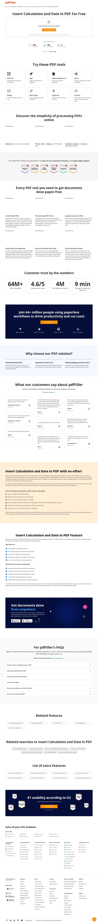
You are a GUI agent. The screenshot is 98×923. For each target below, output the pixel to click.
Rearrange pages (26, 849)
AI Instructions (67, 914)
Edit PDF (24, 834)
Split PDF (24, 845)
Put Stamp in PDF (57, 723)
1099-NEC (42, 902)
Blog (65, 896)
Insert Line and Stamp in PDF (60, 778)
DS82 (39, 900)
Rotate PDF (68, 849)
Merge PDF (9, 836)
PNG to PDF (54, 854)
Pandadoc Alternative (69, 884)
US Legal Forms (82, 884)
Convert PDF (10, 848)
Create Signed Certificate (36, 723)
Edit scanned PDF (11, 853)
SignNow (81, 881)
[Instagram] (18, 920)
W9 (40, 897)
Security (22, 901)
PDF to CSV (39, 847)
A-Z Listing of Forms (39, 888)
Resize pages (10, 855)
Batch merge (25, 856)
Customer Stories (68, 905)
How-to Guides (67, 909)
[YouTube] (21, 920)
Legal (50, 902)
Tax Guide (37, 909)
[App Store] (15, 620)
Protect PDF (54, 834)
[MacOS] (10, 888)
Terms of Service (28, 920)
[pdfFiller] (10, 3)
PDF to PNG (39, 854)
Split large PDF (25, 858)
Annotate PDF (69, 861)
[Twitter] (10, 920)
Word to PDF (39, 834)
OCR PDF (9, 851)
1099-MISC (37, 902)
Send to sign (83, 849)
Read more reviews (48, 392)
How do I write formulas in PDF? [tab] (16, 694)
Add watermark (69, 858)
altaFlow (81, 886)
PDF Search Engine (39, 886)
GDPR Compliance (24, 890)
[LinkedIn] (14, 920)
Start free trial (49, 322)
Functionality (52, 881)
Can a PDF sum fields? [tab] (13, 682)
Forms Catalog (38, 890)
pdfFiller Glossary (68, 912)
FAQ (68, 896)
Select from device (49, 30)
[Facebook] (6, 920)
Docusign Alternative (69, 886)
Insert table (68, 868)
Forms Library (38, 881)
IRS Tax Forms (38, 893)
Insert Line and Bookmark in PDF (83, 778)
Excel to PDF (54, 849)
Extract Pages (25, 852)
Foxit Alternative (68, 888)
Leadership (22, 886)
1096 (41, 900)
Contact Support (57, 658)
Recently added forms (40, 906)
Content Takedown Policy (47, 920)
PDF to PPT (39, 849)
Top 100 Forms (38, 884)
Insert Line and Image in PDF (15, 778)
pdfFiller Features (53, 884)
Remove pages (25, 854)
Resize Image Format (81, 723)
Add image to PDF (70, 865)
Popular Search (38, 895)
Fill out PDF (68, 847)
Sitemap (66, 902)
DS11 (36, 900)
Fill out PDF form (55, 836)
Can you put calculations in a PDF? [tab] (16, 671)
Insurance (51, 891)
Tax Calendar (38, 904)
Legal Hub (22, 888)
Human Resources (53, 898)
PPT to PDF (54, 847)
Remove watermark (70, 856)
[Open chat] (94, 919)
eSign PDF (38, 836)
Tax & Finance (52, 900)
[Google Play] (27, 620)
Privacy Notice (39, 920)
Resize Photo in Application (15, 728)
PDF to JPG (39, 852)
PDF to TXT (39, 858)
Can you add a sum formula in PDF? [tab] (17, 676)
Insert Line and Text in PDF (82, 773)
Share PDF (82, 852)
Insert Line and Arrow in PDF (37, 778)
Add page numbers (70, 854)
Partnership (22, 903)
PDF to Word (25, 836)
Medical (51, 893)
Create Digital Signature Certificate (17, 723)
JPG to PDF (53, 852)
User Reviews (67, 907)
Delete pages (69, 845)
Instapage (81, 888)
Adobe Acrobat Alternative (70, 881)
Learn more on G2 (49, 809)
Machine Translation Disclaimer (25, 898)
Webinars (66, 898)
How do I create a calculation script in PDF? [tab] (19, 665)
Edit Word (68, 863)
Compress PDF (10, 834)
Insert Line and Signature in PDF (38, 773)
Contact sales (82, 896)
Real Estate (52, 896)
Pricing (21, 884)
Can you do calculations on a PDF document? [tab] (19, 688)
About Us (22, 881)
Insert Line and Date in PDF (59, 773)
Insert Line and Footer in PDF (15, 773)
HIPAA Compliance (24, 893)
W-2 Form (37, 897)
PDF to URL (39, 856)
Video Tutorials (67, 900)
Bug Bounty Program (57, 920)
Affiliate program (24, 895)
